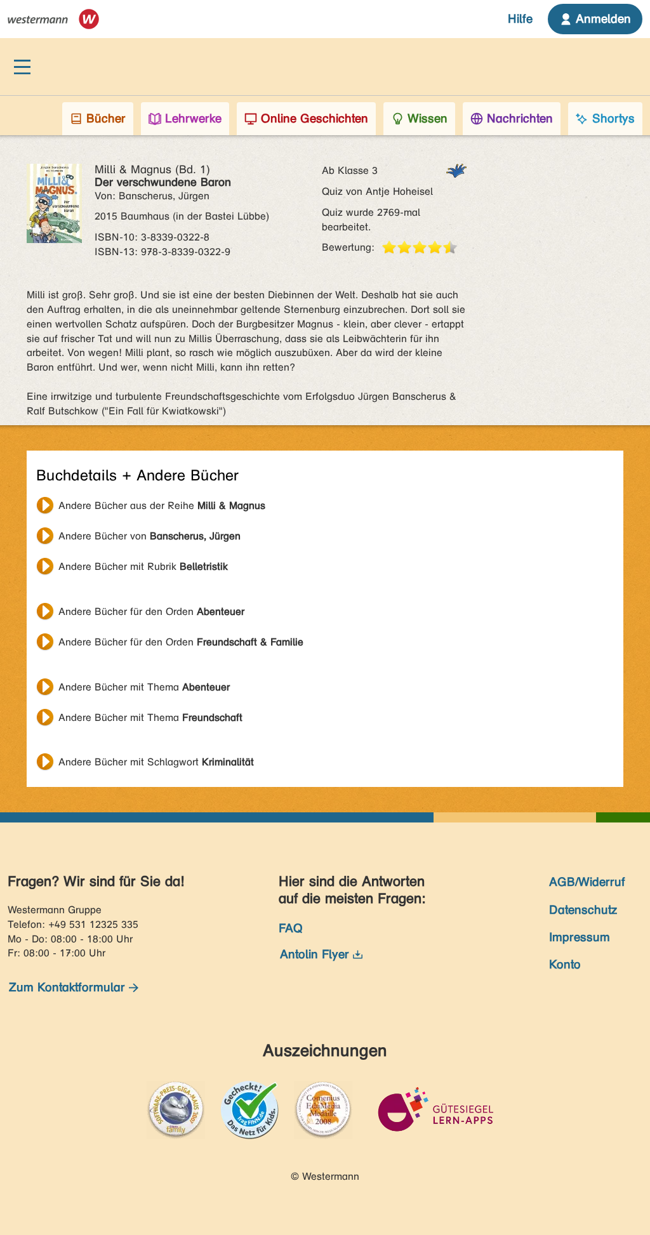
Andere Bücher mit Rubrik (143, 566)
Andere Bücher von (149, 536)
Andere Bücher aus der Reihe (161, 505)
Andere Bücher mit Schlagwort (156, 762)
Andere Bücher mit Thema (144, 687)
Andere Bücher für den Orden (151, 611)
